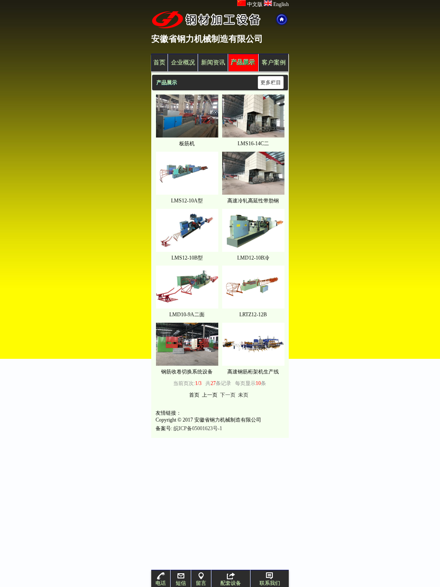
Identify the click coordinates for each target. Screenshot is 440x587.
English (280, 4)
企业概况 (183, 62)
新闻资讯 (213, 62)
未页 (243, 395)
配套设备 (230, 583)
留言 (201, 583)
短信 (181, 583)
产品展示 (243, 62)
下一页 (227, 395)
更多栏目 (270, 82)
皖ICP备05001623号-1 (198, 428)
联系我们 (270, 583)
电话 (161, 583)
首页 (159, 62)
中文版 (254, 4)
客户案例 (274, 62)
